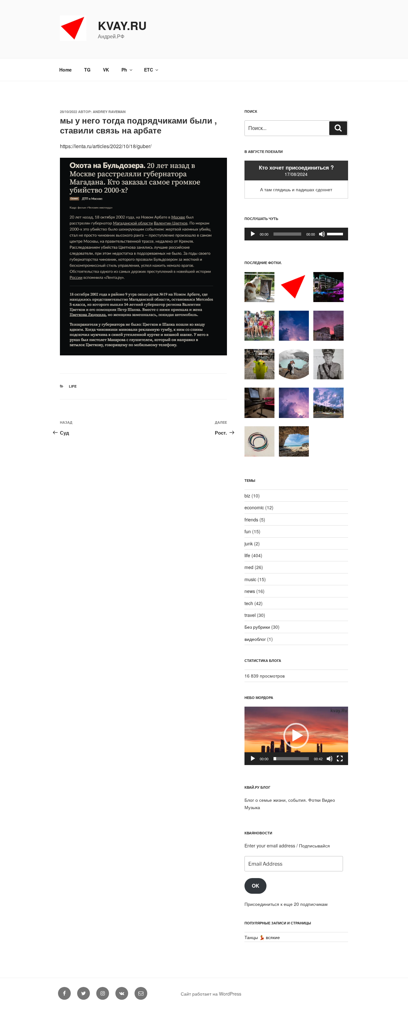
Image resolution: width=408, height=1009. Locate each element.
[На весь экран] (340, 758)
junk (248, 543)
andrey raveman (109, 111)
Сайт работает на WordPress (211, 993)
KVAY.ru (122, 25)
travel (250, 615)
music (250, 579)
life (72, 386)
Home (65, 69)
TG (87, 69)
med (248, 567)
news (249, 591)
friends (251, 519)
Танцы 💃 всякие (262, 937)
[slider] (336, 233)
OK (255, 885)
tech (248, 603)
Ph (124, 69)
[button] (296, 735)
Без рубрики (257, 627)
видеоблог (255, 639)
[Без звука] (322, 234)
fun (247, 531)
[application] (296, 234)
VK (106, 69)
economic (254, 507)
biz (247, 495)
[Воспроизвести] (253, 234)
